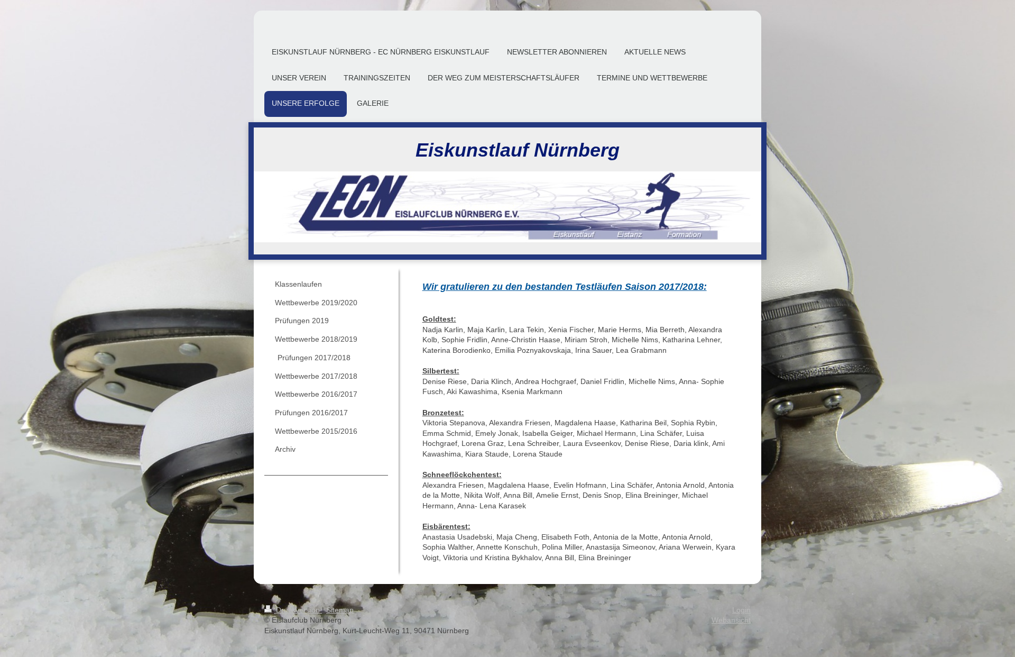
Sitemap (340, 610)
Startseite (280, 640)
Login (741, 610)
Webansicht (731, 620)
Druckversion (298, 610)
